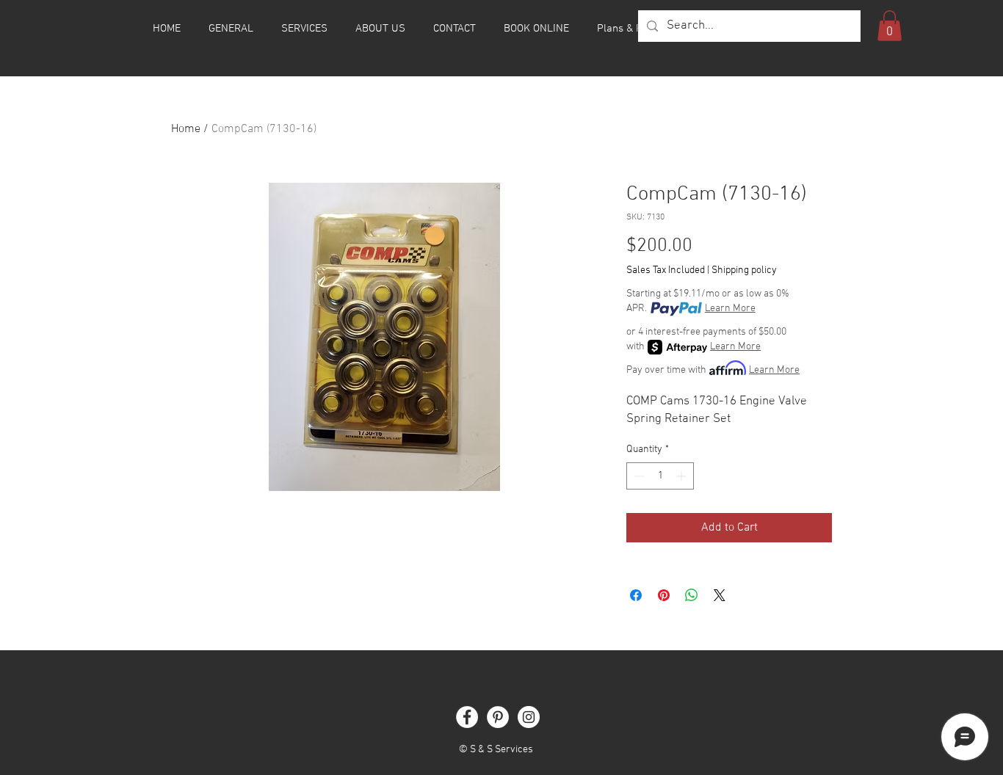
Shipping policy (744, 270)
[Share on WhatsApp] (691, 595)
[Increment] (682, 476)
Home (185, 129)
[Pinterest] (498, 717)
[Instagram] (529, 717)
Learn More (730, 308)
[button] (889, 25)
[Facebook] (467, 717)
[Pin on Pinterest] (664, 595)
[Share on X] (719, 595)
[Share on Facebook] (636, 595)
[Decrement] (638, 476)
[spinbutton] (660, 476)
